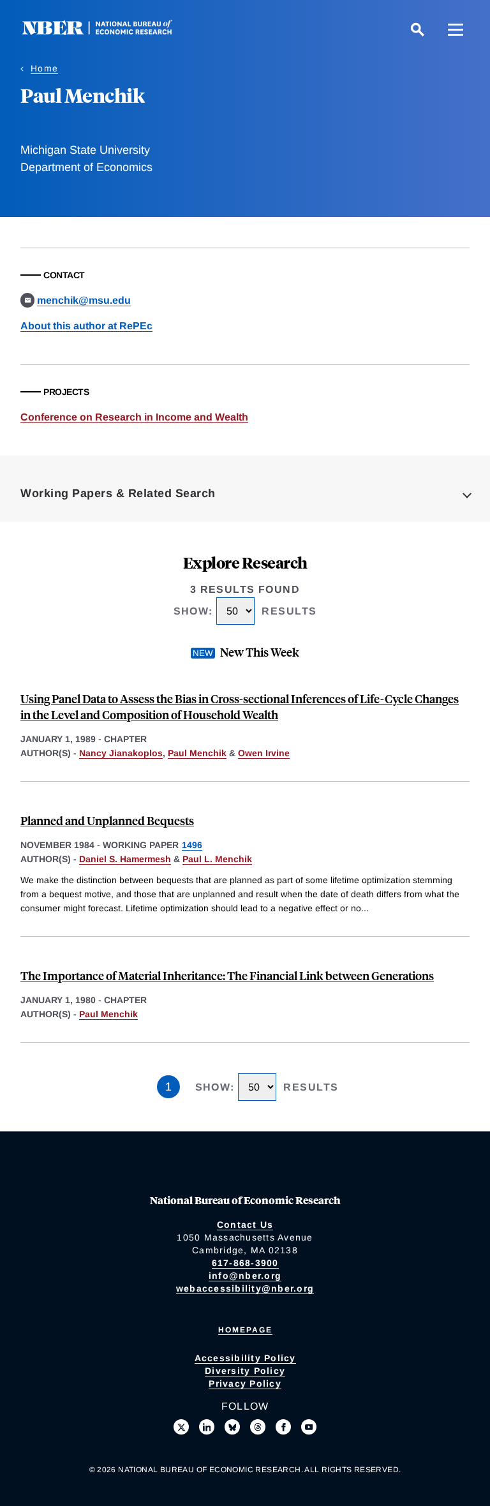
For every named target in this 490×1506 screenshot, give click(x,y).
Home (44, 68)
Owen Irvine (264, 753)
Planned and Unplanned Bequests (107, 820)
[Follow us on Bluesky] (232, 1427)
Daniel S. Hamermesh (125, 859)
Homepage (245, 1329)
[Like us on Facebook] (283, 1427)
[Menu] (456, 29)
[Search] (417, 29)
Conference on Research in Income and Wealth (134, 417)
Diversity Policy (245, 1371)
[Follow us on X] (181, 1427)
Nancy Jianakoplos (121, 753)
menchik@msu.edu (84, 300)
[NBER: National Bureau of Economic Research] (107, 31)
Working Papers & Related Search (118, 493)
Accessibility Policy (245, 1358)
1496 (192, 845)
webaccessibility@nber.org (245, 1288)
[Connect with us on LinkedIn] (206, 1427)
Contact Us (245, 1224)
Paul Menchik (197, 753)
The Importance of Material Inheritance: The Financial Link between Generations (227, 975)
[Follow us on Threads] (257, 1427)
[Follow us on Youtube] (308, 1427)
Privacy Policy (245, 1383)
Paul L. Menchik (217, 859)
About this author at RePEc (86, 325)
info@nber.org (245, 1276)
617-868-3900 (245, 1263)
